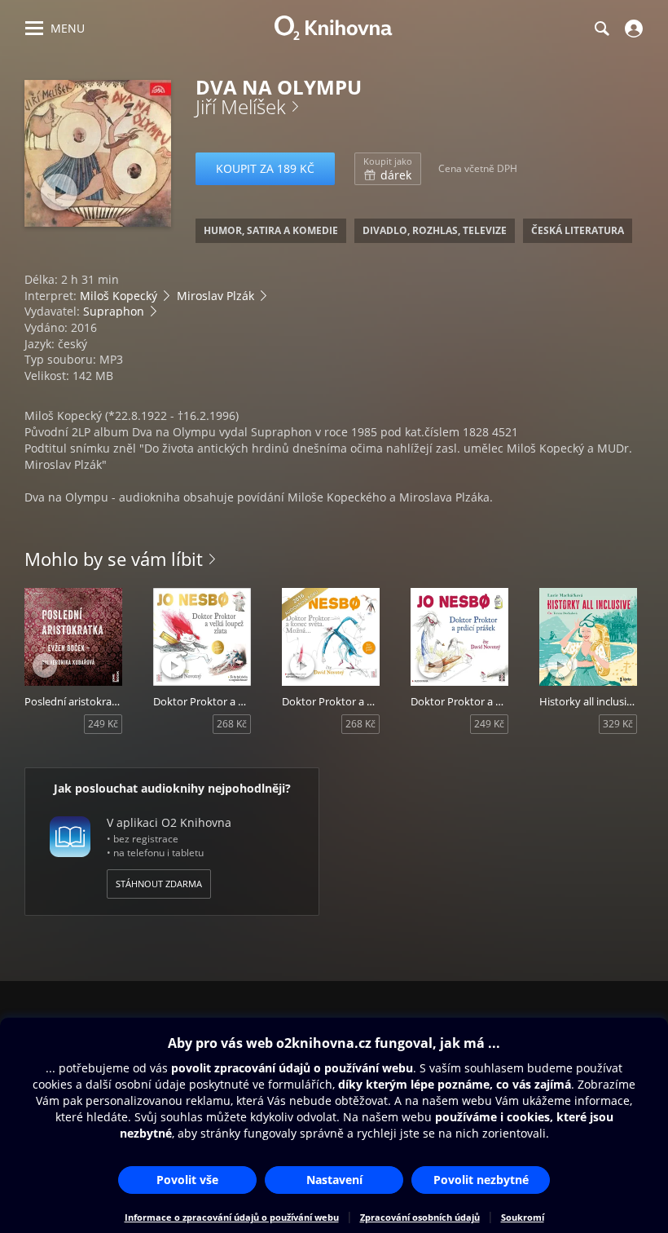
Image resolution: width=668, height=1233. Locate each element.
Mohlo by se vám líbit (113, 558)
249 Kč (103, 724)
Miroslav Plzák (215, 295)
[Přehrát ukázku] (59, 192)
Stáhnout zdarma (159, 883)
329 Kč (618, 724)
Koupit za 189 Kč (265, 168)
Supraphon (113, 311)
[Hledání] (601, 28)
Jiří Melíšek (241, 106)
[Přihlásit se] (631, 28)
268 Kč (232, 724)
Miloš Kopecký (118, 295)
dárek (387, 169)
